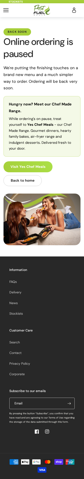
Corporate (17, 374)
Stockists (16, 1)
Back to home (23, 180)
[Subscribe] (69, 403)
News (13, 303)
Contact (15, 353)
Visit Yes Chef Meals (28, 166)
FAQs (13, 282)
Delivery (15, 292)
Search (14, 342)
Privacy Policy (19, 363)
